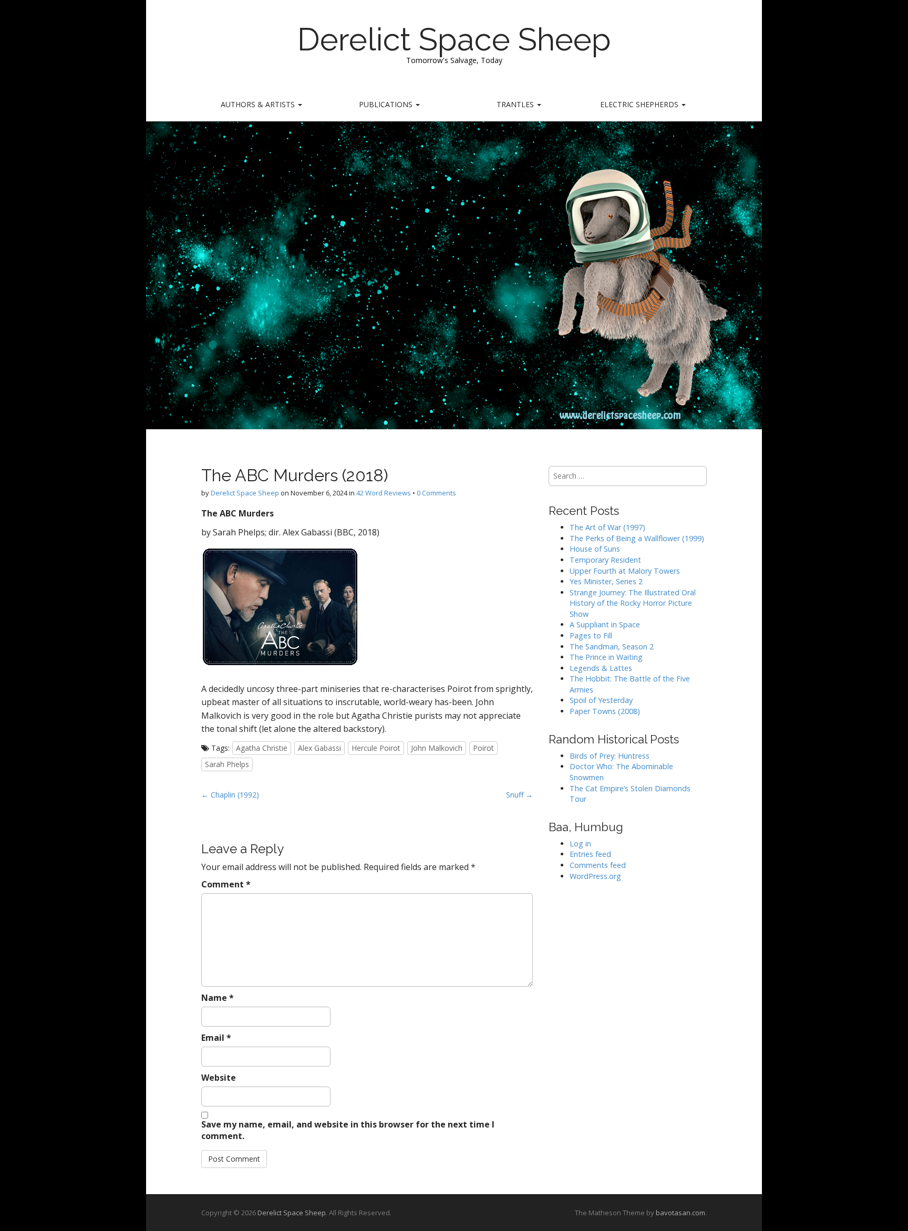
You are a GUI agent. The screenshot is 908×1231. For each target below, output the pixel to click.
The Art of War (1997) (607, 527)
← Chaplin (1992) (230, 795)
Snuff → (519, 795)
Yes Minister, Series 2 (606, 581)
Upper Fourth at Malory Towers (625, 571)
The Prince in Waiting (606, 657)
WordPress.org (595, 876)
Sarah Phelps (227, 764)
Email (216, 1037)
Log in (580, 844)
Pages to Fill (591, 635)
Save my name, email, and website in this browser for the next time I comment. (347, 1130)
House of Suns (595, 549)
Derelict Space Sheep (454, 39)
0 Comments (436, 493)
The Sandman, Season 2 (612, 646)
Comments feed (598, 865)
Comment (226, 884)
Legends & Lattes (601, 668)
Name (217, 998)
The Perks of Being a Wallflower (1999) (637, 538)
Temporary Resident (605, 560)
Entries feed (590, 854)
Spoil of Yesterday (601, 700)
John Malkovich (436, 748)
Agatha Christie (261, 748)
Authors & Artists (259, 104)
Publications (387, 104)
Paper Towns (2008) (605, 711)
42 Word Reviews (383, 493)
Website (218, 1077)
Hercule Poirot (376, 748)
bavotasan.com (680, 1212)
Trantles (516, 104)
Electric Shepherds (640, 104)
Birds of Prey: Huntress (609, 756)
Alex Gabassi (319, 748)
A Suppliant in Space (605, 624)
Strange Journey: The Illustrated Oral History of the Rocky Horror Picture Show (633, 603)
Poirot (483, 748)
